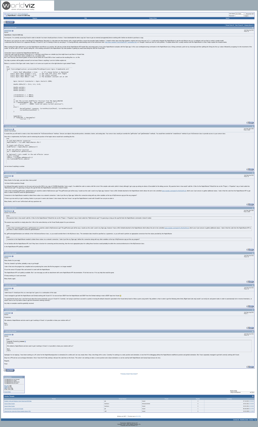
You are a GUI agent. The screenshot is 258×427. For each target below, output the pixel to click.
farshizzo (8, 129)
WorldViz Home (244, 419)
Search (227, 18)
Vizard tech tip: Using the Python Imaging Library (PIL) (17, 411)
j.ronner (7, 313)
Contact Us (236, 419)
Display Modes (248, 25)
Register (35, 18)
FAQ (85, 18)
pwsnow (7, 31)
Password (231, 15)
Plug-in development (23, 13)
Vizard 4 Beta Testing (9, 403)
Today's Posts (153, 18)
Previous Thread (125, 373)
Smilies (6, 386)
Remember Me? (250, 13)
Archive (251, 419)
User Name (232, 13)
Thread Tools (229, 25)
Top (255, 419)
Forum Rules (7, 391)
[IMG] (5, 388)
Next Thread (134, 373)
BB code (6, 385)
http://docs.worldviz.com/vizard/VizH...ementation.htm (121, 42)
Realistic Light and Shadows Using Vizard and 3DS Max (18, 401)
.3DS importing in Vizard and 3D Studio (13, 408)
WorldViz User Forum (11, 13)
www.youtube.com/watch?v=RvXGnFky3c (174, 191)
